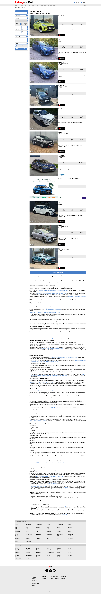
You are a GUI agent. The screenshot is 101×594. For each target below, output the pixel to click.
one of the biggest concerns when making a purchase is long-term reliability (63, 357)
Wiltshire (16, 541)
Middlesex (59, 532)
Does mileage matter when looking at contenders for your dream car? (43, 390)
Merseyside (38, 532)
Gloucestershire (17, 530)
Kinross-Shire (49, 531)
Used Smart (70, 555)
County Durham (49, 525)
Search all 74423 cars (58, 272)
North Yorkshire (38, 534)
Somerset (48, 537)
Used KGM (38, 551)
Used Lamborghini (60, 551)
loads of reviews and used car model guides (46, 338)
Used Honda (28, 549)
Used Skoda (59, 555)
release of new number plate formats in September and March (52, 348)
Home (16, 7)
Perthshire (38, 535)
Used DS (48, 548)
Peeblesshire (28, 535)
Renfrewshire (59, 535)
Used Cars (17, 5)
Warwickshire (17, 539)
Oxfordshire (17, 535)
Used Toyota (59, 556)
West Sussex (59, 539)
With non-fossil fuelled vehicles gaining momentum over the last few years (51, 293)
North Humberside (29, 534)
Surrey (58, 538)
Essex (58, 528)
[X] (50, 571)
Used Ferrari (59, 548)
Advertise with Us (54, 576)
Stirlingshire (38, 538)
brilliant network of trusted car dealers (53, 309)
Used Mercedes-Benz (50, 552)
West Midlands (49, 539)
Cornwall (27, 525)
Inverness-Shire (17, 531)
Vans (33, 5)
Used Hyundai (38, 549)
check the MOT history (52, 483)
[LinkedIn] (54, 571)
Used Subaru (28, 556)
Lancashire (69, 531)
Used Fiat (69, 548)
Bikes (29, 5)
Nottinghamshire (70, 534)
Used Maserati (17, 552)
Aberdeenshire (17, 523)
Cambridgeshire (38, 524)
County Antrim (38, 525)
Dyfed (27, 528)
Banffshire (58, 523)
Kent (37, 531)
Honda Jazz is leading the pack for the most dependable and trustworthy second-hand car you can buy (58, 375)
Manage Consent (35, 583)
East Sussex (49, 528)
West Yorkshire (70, 539)
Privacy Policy (34, 580)
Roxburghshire (17, 537)
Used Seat (48, 555)
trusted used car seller (54, 407)
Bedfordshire (70, 523)
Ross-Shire (69, 535)
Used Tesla (48, 556)
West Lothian (38, 539)
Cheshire (48, 524)
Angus (27, 523)
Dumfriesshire (70, 527)
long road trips (64, 514)
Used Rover (38, 555)
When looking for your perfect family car (63, 510)
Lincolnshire (28, 532)
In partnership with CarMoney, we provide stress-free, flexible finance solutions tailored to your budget (49, 462)
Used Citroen (17, 548)
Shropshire (38, 537)
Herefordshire (59, 530)
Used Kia (48, 551)
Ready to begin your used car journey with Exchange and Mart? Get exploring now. (45, 465)
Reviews (50, 5)
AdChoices (34, 585)
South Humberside (71, 537)
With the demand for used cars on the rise (56, 411)
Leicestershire (17, 532)
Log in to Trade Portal (55, 578)
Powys (48, 535)
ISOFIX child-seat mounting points (61, 506)
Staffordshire (28, 538)
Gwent (27, 530)
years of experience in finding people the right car (53, 283)
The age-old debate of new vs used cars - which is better (40, 304)
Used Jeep (27, 551)
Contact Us (44, 576)
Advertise (84, 5)
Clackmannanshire (60, 524)
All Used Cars (63, 578)
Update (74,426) (21, 48)
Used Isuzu (59, 549)
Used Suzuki (38, 556)
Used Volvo (27, 558)
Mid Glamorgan (49, 532)
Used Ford (17, 549)
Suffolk (48, 538)
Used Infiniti (49, 549)
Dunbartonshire (17, 528)
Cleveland (69, 524)
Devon (48, 527)
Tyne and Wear (70, 538)
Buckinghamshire (28, 524)
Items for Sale (44, 5)
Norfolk (16, 534)
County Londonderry (71, 525)
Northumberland (60, 534)
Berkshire (16, 524)
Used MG (58, 552)
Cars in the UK (63, 576)
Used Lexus (69, 551)
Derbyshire (38, 527)
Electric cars (23, 5)
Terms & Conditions (55, 579)
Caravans (37, 5)
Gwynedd (37, 530)
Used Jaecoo (70, 549)
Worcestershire (28, 541)
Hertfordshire (70, 530)
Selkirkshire (27, 537)
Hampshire (48, 530)
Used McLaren (38, 552)
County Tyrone (17, 527)
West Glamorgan (28, 539)
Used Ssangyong (18, 556)
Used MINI (69, 552)
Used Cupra (28, 548)
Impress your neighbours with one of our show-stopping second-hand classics (54, 290)
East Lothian (38, 528)
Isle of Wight (28, 531)
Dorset (58, 527)
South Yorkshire (17, 538)
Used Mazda (28, 552)
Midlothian (69, 532)
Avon (37, 523)
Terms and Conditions (34, 578)
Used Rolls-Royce (29, 555)
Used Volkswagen (18, 558)
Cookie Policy (34, 581)
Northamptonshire (50, 534)
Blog (54, 5)
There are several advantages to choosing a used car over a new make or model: (45, 312)
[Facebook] (46, 571)
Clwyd (16, 525)
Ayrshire (48, 523)
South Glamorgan (60, 537)
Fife (68, 528)
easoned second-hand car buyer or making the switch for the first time (49, 476)
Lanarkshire (59, 531)
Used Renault (17, 555)
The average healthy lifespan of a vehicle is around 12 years (41, 382)
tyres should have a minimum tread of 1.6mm (55, 489)
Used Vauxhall (70, 556)
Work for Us (44, 578)
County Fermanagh (60, 525)
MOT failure (66, 487)
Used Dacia (38, 548)
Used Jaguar (17, 551)
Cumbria (27, 527)
